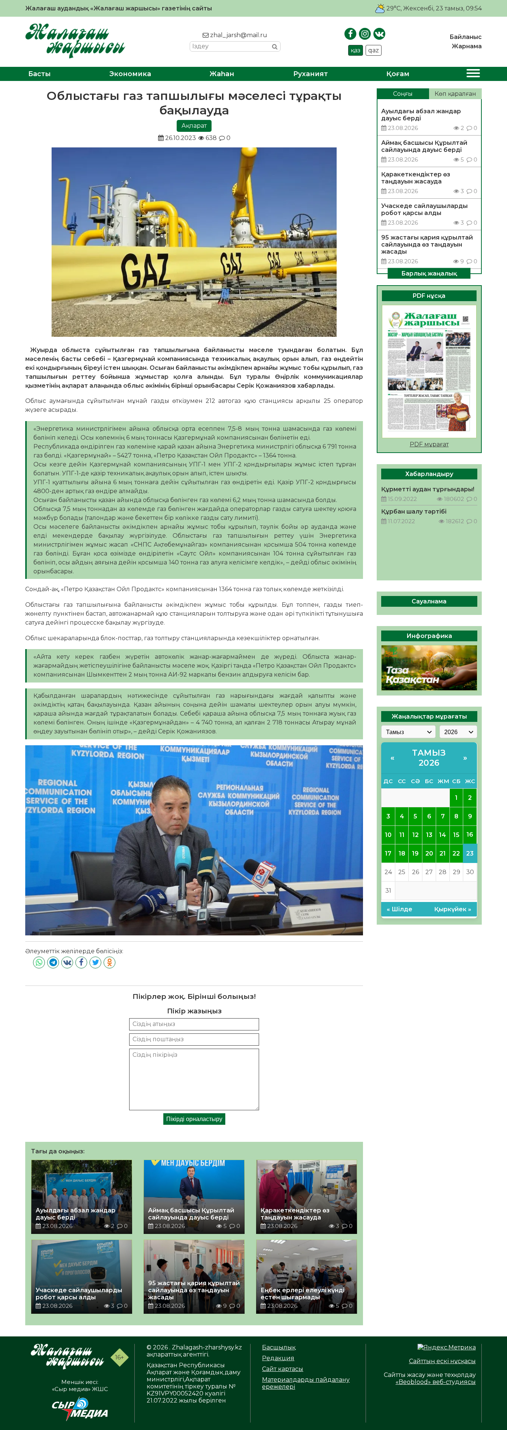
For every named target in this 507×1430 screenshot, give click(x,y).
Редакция (278, 1358)
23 (470, 853)
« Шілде (399, 909)
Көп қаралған (455, 93)
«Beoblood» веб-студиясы (436, 1381)
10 (388, 834)
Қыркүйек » (452, 909)
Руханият (310, 74)
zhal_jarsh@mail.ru (238, 35)
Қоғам (397, 74)
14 (442, 834)
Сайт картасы (282, 1368)
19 (415, 853)
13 (429, 834)
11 (402, 834)
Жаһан (222, 74)
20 (429, 853)
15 (456, 834)
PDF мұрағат (429, 444)
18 (402, 853)
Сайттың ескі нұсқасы (442, 1361)
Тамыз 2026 (429, 757)
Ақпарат (194, 125)
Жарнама (467, 46)
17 (388, 853)
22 (456, 853)
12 (415, 834)
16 (470, 834)
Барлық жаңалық (429, 273)
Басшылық (278, 1347)
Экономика (130, 74)
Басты (39, 74)
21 (442, 853)
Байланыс (465, 36)
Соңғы (403, 93)
